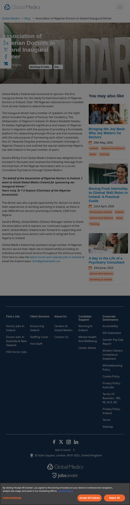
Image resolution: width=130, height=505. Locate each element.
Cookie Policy (66, 490)
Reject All (114, 497)
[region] (65, 494)
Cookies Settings (12, 497)
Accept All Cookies (89, 497)
